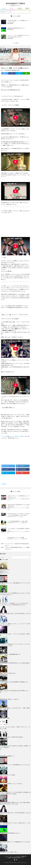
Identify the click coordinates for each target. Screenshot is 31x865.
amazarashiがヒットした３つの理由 (16, 537)
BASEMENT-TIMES (15, 3)
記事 (26, 498)
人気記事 (22, 498)
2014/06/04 (11, 538)
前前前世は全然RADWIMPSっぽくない (16, 28)
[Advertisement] (13, 453)
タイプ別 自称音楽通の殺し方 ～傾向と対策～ (18, 521)
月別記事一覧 (23, 856)
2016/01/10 (11, 531)
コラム (16, 531)
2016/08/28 (11, 522)
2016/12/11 (11, 507)
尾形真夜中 (5, 63)
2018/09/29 (11, 516)
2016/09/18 (11, 498)
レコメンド (17, 498)
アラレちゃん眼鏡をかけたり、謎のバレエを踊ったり (13, 436)
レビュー (22, 507)
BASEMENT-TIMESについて (18, 857)
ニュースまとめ (16, 856)
